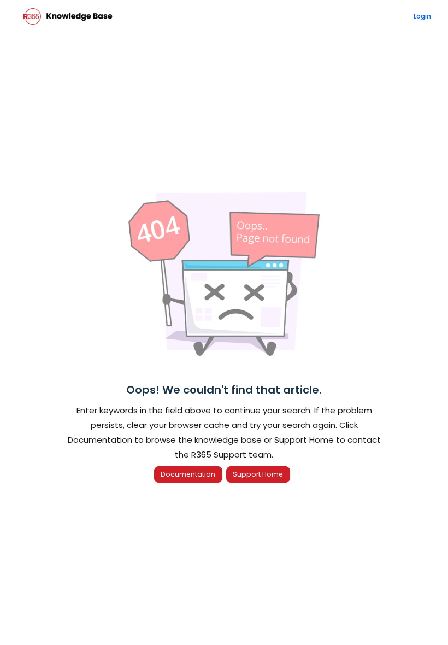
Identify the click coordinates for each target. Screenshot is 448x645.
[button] (423, 618)
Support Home (258, 474)
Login (422, 16)
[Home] (67, 16)
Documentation (188, 474)
